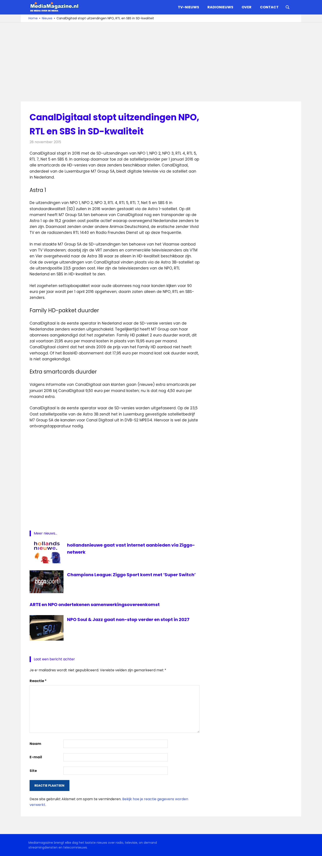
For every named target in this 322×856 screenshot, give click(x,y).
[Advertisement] (161, 62)
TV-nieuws (188, 7)
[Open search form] (287, 7)
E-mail (36, 757)
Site (33, 770)
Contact (269, 7)
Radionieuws (220, 7)
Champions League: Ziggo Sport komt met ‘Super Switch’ (131, 575)
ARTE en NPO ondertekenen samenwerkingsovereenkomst (95, 604)
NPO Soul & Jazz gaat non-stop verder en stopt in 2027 (128, 619)
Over (246, 7)
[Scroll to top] (315, 849)
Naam (35, 743)
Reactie (38, 680)
